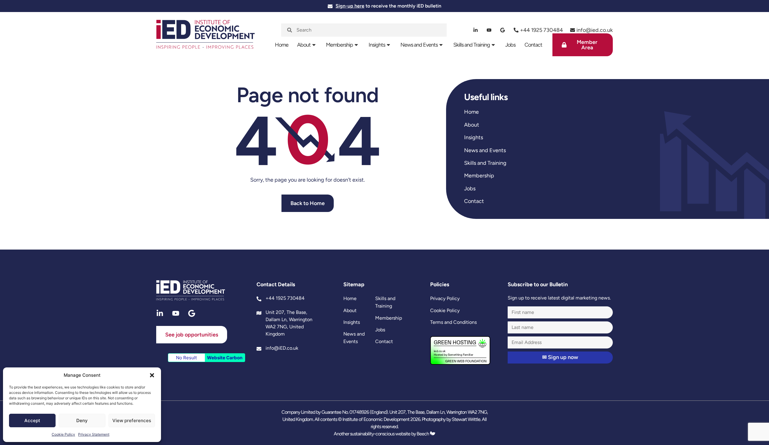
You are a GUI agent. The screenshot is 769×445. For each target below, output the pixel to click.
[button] (152, 375)
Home (281, 44)
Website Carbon (224, 358)
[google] (502, 30)
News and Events (419, 44)
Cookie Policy (63, 434)
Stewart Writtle (466, 419)
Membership (339, 44)
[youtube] (489, 30)
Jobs (510, 44)
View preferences (131, 420)
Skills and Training (471, 44)
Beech (423, 434)
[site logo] (205, 38)
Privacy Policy (445, 298)
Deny (82, 420)
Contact (533, 44)
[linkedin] (475, 30)
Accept (32, 420)
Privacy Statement (93, 434)
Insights (377, 44)
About (304, 44)
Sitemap (353, 284)
